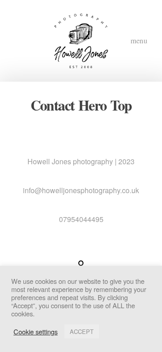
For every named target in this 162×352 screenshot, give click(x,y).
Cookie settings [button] (36, 332)
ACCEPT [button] (82, 331)
